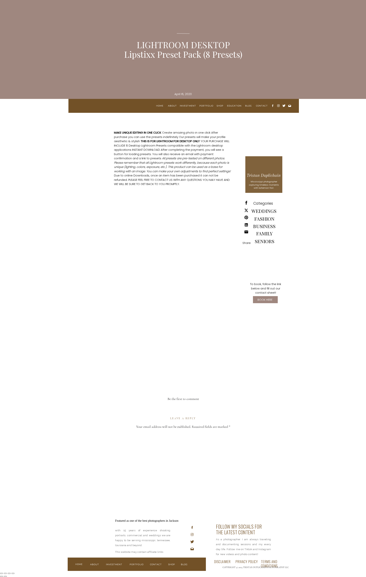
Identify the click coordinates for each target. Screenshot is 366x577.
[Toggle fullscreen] (9, 573)
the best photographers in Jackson (158, 520)
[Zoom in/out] (12, 573)
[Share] (5, 573)
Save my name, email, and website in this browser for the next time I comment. (183, 545)
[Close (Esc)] (1, 573)
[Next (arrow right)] (5, 576)
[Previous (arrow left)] (1, 576)
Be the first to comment (183, 399)
